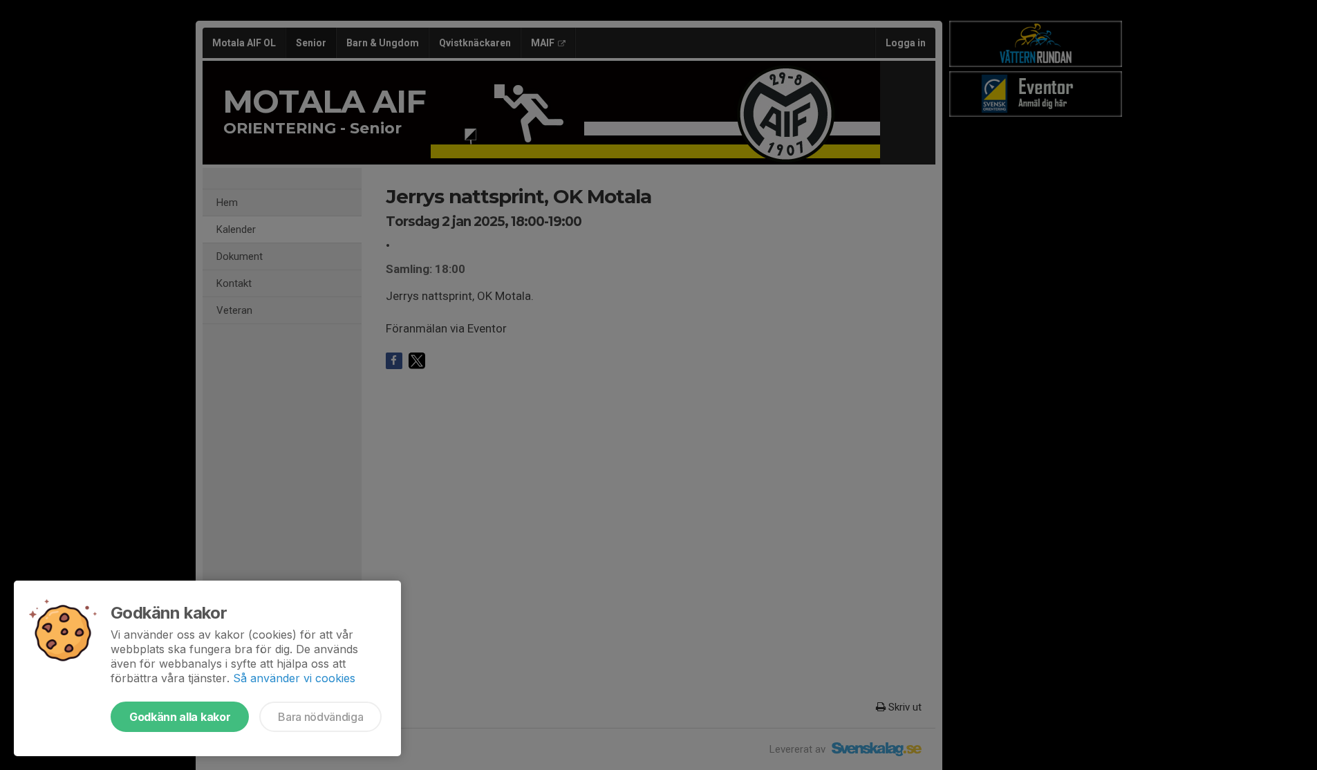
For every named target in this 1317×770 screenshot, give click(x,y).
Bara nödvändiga (320, 717)
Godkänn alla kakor (179, 717)
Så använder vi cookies (294, 678)
